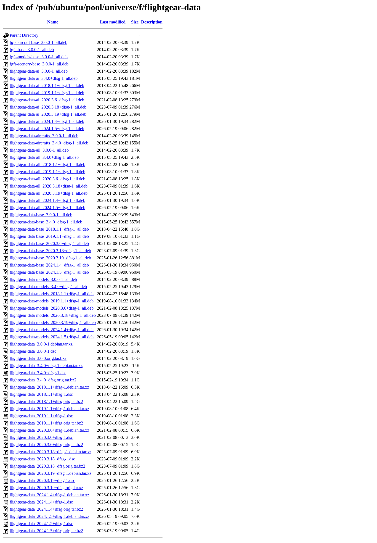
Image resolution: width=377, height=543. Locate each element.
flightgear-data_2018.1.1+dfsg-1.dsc (41, 394)
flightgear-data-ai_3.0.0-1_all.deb (39, 71)
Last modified (113, 22)
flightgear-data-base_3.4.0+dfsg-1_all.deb (46, 222)
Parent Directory (24, 35)
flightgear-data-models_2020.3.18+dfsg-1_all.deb (53, 315)
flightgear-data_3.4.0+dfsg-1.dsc (38, 372)
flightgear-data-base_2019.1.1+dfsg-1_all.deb (49, 236)
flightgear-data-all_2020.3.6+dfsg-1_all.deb (47, 178)
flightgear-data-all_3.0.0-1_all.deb (39, 150)
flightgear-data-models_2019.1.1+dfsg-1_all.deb (52, 301)
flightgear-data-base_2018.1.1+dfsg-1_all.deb (49, 229)
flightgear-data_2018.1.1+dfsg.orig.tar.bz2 (46, 401)
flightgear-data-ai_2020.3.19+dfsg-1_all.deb (48, 114)
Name (52, 22)
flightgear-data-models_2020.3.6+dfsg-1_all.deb (52, 308)
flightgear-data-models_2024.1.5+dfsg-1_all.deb (52, 336)
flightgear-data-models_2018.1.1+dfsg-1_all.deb (52, 293)
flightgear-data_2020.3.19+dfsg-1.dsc (42, 480)
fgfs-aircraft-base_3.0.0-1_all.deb (38, 42)
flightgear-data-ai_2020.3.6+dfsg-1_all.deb (47, 99)
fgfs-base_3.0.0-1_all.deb (32, 49)
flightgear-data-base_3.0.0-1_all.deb (41, 214)
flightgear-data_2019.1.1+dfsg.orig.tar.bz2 (46, 423)
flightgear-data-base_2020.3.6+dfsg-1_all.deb (49, 243)
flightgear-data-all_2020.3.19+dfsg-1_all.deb (48, 193)
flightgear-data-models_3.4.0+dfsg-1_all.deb (48, 286)
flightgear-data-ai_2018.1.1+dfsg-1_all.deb (47, 85)
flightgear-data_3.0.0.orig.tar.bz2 (38, 358)
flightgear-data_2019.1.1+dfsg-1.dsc (41, 415)
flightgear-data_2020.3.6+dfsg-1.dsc (41, 437)
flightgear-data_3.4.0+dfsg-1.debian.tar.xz (46, 365)
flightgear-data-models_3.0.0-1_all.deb (43, 279)
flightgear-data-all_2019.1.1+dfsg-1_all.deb (47, 171)
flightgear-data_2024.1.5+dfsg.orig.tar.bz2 (46, 530)
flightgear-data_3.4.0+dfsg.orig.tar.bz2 (43, 380)
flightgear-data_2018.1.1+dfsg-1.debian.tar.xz (49, 387)
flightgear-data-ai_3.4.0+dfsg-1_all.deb (44, 78)
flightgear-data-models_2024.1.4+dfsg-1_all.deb (52, 329)
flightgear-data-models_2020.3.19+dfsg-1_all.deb (53, 322)
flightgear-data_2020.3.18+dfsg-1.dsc (42, 459)
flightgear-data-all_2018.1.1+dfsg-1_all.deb (47, 164)
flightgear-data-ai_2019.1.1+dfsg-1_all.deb (47, 92)
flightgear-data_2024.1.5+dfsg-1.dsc (41, 523)
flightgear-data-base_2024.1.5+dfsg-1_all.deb (49, 272)
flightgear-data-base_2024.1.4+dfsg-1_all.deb (49, 265)
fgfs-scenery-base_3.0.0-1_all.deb (39, 64)
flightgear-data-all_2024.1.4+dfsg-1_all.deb (47, 200)
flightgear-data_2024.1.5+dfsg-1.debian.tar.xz (49, 516)
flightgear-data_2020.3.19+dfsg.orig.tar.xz (46, 487)
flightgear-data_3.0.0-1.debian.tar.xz (41, 344)
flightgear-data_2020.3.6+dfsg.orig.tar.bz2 (46, 444)
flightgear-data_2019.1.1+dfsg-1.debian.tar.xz (49, 408)
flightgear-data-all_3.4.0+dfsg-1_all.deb (44, 157)
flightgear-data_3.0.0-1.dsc (33, 351)
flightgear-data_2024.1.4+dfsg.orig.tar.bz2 (46, 509)
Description (152, 22)
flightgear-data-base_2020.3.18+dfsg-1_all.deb (50, 250)
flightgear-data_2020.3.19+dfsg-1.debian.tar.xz (50, 473)
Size (135, 22)
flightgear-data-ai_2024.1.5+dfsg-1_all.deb (47, 128)
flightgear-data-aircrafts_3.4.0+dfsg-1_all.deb (49, 143)
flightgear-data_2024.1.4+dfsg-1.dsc (41, 502)
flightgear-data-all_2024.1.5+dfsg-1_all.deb (47, 207)
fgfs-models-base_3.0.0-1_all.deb (39, 56)
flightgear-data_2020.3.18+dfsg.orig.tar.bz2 (47, 466)
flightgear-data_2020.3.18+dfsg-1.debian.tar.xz (50, 451)
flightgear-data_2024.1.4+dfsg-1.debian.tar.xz (49, 494)
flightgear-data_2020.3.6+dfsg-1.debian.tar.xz (49, 430)
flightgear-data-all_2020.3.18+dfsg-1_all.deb (48, 186)
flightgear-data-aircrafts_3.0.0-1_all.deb (44, 135)
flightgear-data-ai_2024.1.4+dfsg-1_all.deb (47, 121)
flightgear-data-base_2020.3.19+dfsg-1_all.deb (50, 257)
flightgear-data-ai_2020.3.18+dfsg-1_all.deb (48, 107)
